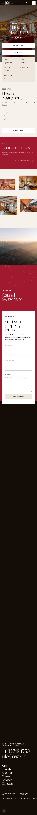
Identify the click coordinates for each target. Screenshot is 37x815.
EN (26, 2)
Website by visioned (24, 794)
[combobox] (27, 3)
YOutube (27, 798)
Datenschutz (7, 798)
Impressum (18, 798)
